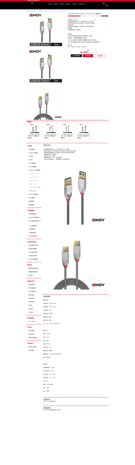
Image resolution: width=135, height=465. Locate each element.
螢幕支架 (29, 265)
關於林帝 (56, 4)
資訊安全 (29, 327)
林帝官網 (62, 4)
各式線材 (29, 146)
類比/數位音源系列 (32, 241)
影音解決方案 (30, 281)
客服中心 (68, 4)
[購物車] (106, 5)
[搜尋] (102, 4)
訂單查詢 (74, 4)
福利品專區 (30, 343)
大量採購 (100, 55)
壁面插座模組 (30, 318)
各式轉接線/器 (30, 210)
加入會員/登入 (81, 4)
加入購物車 (76, 55)
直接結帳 (88, 55)
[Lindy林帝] (37, 2)
